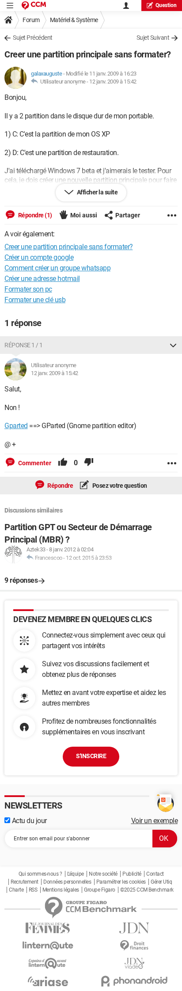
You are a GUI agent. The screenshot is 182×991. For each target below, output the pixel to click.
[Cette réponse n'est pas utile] (89, 463)
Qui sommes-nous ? (40, 874)
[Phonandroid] (134, 981)
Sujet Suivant (153, 37)
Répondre (59, 485)
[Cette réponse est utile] (62, 463)
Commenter (34, 463)
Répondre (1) (34, 215)
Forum (31, 19)
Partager (127, 215)
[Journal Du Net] (134, 928)
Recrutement (24, 882)
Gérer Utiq (161, 882)
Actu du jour (28, 820)
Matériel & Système (74, 19)
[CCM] (34, 5)
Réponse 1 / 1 (23, 345)
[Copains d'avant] (47, 963)
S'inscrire (91, 755)
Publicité (131, 874)
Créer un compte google (38, 257)
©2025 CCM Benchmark (147, 890)
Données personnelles (67, 882)
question (166, 5)
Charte (16, 890)
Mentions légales (60, 890)
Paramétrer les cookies (121, 882)
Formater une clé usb (34, 300)
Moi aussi (83, 215)
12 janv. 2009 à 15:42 (112, 81)
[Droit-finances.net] (134, 945)
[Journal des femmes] (47, 928)
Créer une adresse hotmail (42, 278)
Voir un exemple (154, 820)
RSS (33, 890)
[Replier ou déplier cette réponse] (173, 345)
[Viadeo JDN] (134, 963)
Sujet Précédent (33, 37)
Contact (155, 874)
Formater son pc (28, 289)
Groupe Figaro (99, 890)
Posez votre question (119, 485)
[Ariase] (47, 981)
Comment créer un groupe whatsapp (57, 268)
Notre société (103, 874)
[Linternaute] (47, 946)
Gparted (16, 425)
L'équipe (75, 874)
